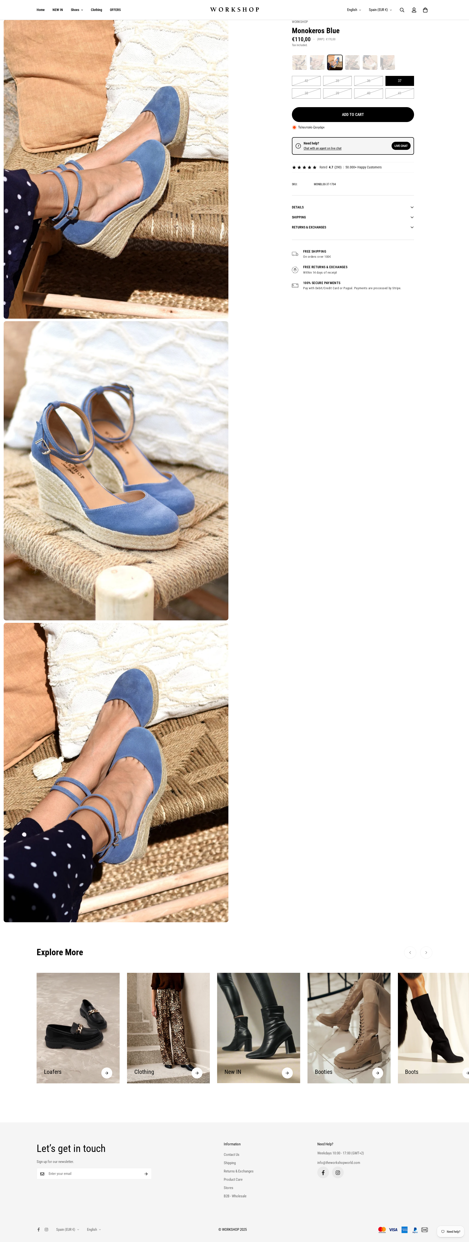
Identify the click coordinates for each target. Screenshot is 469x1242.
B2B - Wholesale (235, 1196)
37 (399, 81)
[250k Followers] (323, 1173)
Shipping (230, 1163)
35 (337, 81)
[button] (425, 10)
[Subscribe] (146, 1174)
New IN (142, 1071)
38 (306, 93)
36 (368, 81)
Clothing (96, 10)
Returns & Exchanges (239, 1171)
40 (368, 93)
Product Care (233, 1180)
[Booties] (287, 1073)
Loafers (414, 1071)
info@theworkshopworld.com (338, 1162)
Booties (233, 1071)
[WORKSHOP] (234, 10)
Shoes (75, 10)
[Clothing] (106, 1073)
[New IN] (197, 1073)
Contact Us (231, 1155)
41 (399, 93)
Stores (228, 1188)
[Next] (426, 952)
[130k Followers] (338, 1173)
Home (41, 10)
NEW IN (58, 10)
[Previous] (410, 952)
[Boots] (377, 1073)
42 (306, 81)
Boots (321, 1071)
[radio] (300, 62)
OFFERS (115, 10)
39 (337, 93)
